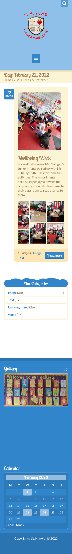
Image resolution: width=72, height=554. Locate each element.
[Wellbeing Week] (39, 121)
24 (44, 512)
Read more (54, 255)
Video (12, 314)
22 (27, 512)
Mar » (20, 525)
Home (7, 79)
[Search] (64, 3)
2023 (17, 79)
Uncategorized (18, 307)
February (28, 79)
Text (21, 258)
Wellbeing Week (34, 158)
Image (37, 253)
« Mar (10, 525)
